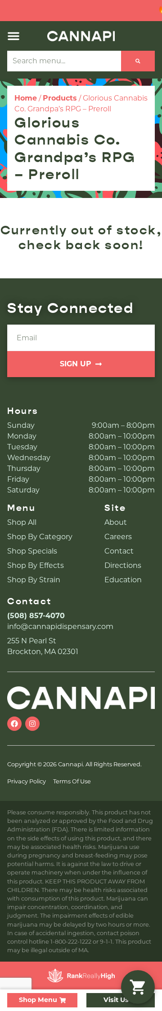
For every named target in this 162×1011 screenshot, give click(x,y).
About (115, 522)
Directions (122, 565)
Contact (119, 551)
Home (25, 98)
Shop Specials (32, 551)
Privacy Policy (26, 781)
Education (123, 580)
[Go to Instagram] (32, 723)
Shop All (21, 522)
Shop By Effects (35, 565)
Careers (118, 536)
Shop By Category (39, 536)
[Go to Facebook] (14, 723)
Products (60, 98)
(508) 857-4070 (36, 615)
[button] (13, 36)
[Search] (138, 61)
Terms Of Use (72, 781)
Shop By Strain (33, 580)
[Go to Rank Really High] (81, 975)
